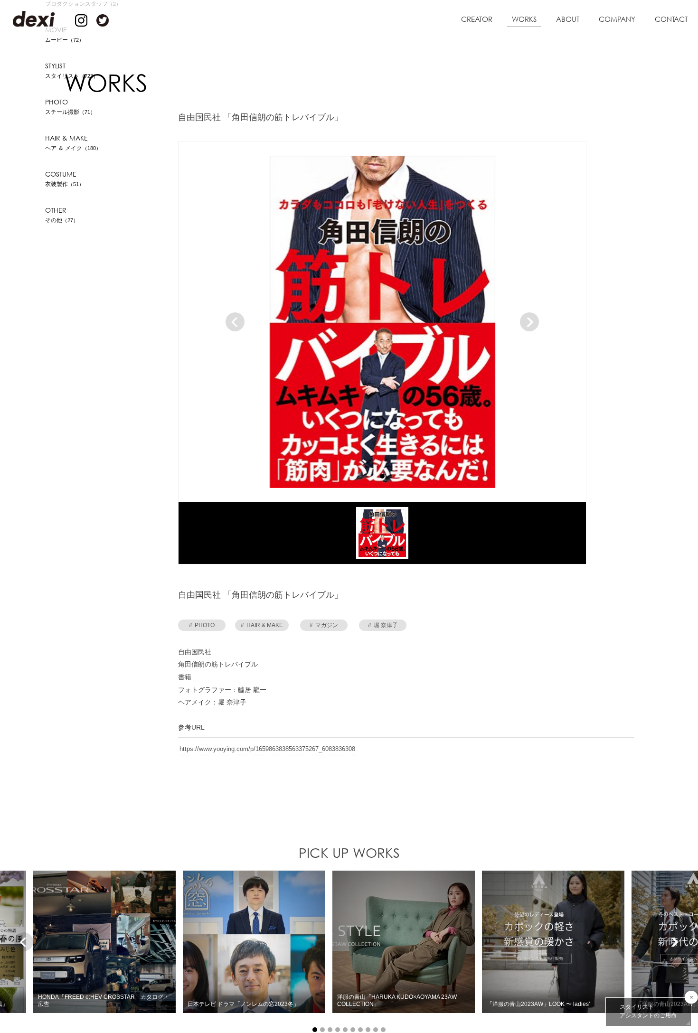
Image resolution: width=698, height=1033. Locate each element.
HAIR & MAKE (262, 625)
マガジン (324, 625)
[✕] (691, 997)
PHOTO (202, 625)
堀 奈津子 (383, 625)
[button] (382, 476)
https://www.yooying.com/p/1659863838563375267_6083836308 (267, 749)
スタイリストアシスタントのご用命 (648, 1011)
